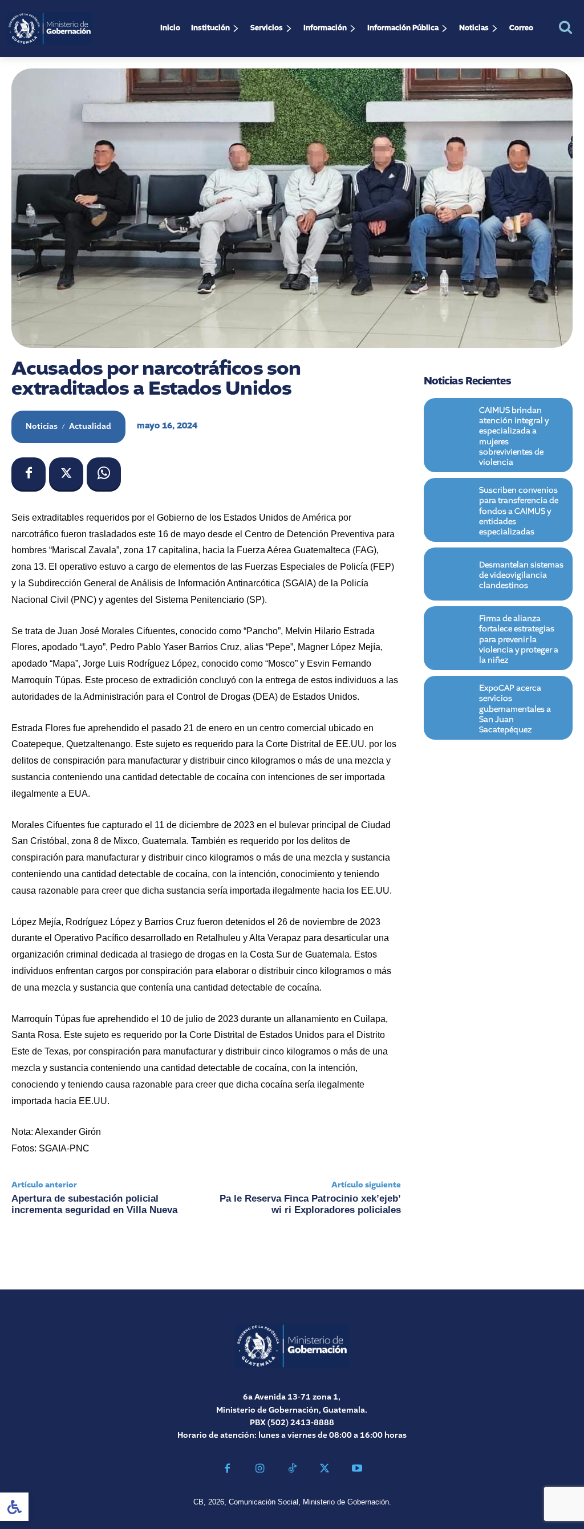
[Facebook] (28, 474)
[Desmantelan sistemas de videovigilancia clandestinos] (451, 574)
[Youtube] (356, 1470)
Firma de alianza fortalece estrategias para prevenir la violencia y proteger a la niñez (518, 639)
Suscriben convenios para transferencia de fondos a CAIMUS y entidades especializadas (518, 511)
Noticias (42, 427)
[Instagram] (259, 1470)
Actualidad (90, 427)
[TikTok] (292, 1470)
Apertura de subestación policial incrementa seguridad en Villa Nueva (94, 1204)
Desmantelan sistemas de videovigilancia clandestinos (521, 575)
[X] (66, 474)
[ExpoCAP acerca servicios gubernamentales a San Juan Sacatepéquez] (451, 702)
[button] (565, 27)
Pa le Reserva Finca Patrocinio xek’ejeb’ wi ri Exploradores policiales (310, 1204)
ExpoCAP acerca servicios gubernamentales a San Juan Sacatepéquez (515, 709)
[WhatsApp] (104, 474)
